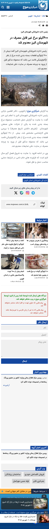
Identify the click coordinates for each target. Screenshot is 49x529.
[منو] (8, 7)
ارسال (24, 361)
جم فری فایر (38, 481)
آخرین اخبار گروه (39, 447)
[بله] (22, 193)
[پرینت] (43, 26)
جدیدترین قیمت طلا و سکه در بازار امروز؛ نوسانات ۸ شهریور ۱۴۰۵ (19, 518)
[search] (2, 7)
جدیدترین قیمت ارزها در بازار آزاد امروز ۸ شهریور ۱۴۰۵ (17, 504)
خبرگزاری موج (33, 111)
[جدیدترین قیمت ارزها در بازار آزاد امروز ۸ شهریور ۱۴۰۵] (40, 504)
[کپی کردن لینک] (20, 204)
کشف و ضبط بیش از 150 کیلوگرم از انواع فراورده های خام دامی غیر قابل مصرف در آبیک (13, 244)
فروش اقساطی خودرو (34, 474)
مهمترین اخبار (40, 372)
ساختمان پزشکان (12, 474)
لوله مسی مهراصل (21, 481)
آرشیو (7, 385)
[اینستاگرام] (27, 193)
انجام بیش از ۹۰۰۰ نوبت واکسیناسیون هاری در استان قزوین (14, 275)
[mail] (47, 26)
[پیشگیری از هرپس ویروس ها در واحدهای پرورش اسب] (36, 231)
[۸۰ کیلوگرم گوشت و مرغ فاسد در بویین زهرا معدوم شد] (36, 261)
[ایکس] (15, 192)
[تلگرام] (33, 193)
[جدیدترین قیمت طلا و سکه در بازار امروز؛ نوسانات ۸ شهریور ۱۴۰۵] (43, 518)
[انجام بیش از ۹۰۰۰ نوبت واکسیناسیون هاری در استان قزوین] (12, 261)
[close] (44, 496)
